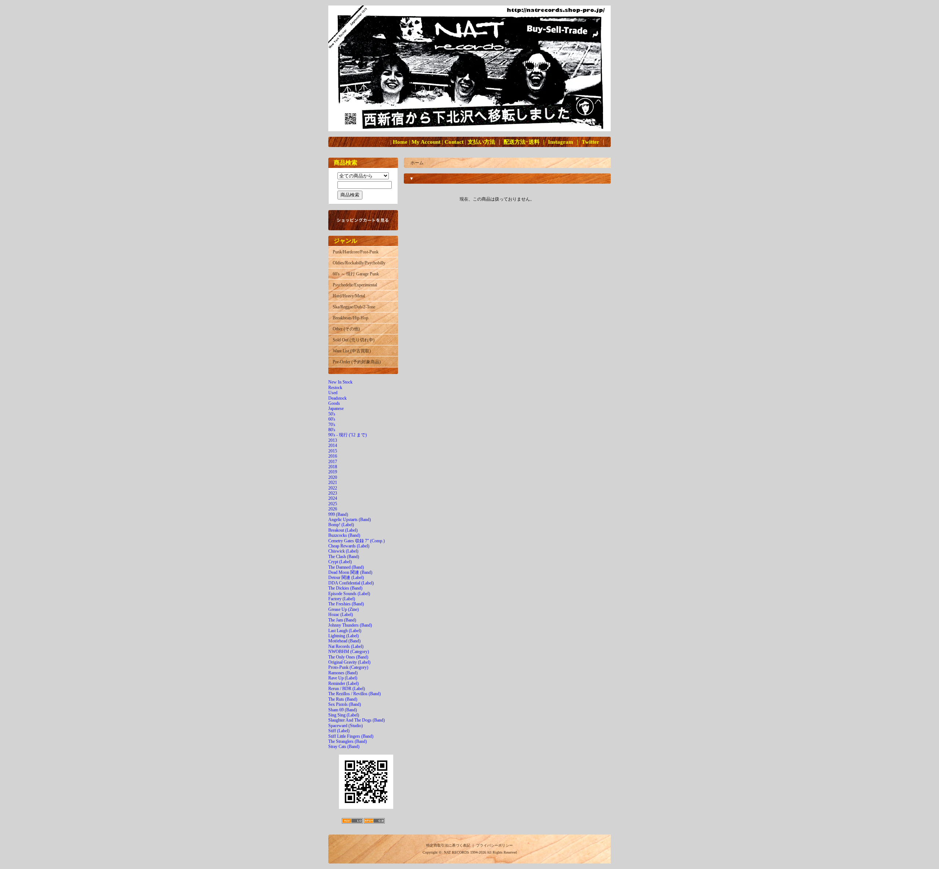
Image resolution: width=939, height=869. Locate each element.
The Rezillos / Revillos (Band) (354, 693)
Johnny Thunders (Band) (350, 625)
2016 (332, 456)
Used (332, 392)
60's (331, 419)
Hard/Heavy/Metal (349, 295)
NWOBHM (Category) (348, 651)
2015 (332, 451)
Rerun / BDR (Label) (346, 688)
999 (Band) (338, 514)
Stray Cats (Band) (343, 746)
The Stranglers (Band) (347, 741)
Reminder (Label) (343, 683)
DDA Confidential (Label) (351, 583)
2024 (332, 498)
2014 (332, 445)
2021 (332, 482)
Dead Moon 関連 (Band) (350, 572)
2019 (332, 471)
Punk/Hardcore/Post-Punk (356, 251)
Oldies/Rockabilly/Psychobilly (359, 262)
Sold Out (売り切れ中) (353, 339)
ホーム (417, 162)
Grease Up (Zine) (343, 609)
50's (331, 414)
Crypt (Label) (340, 561)
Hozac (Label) (340, 614)
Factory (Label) (341, 598)
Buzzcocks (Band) (344, 535)
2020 (332, 477)
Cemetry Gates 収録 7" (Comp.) (356, 540)
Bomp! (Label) (341, 524)
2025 (332, 503)
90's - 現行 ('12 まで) (347, 434)
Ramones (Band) (343, 672)
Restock (335, 387)
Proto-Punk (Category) (348, 667)
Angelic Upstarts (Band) (349, 519)
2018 (332, 466)
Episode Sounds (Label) (349, 593)
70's (331, 424)
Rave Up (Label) (342, 678)
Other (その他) (346, 328)
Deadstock (337, 398)
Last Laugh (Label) (344, 630)
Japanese (336, 408)
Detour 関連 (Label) (346, 577)
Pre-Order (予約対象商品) (357, 361)
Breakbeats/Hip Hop (350, 317)
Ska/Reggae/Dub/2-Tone (354, 306)
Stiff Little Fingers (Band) (350, 736)
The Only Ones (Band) (348, 657)
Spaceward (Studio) (345, 725)
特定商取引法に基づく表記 (448, 845)
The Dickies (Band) (345, 588)
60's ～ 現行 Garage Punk (356, 273)
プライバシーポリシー (494, 845)
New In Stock (340, 382)
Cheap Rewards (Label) (348, 546)
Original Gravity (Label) (349, 662)
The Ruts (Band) (342, 699)
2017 (332, 461)
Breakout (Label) (343, 530)
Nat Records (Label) (345, 646)
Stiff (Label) (339, 730)
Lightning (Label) (343, 635)
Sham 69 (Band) (342, 709)
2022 (332, 488)
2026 (332, 508)
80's (331, 429)
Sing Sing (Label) (343, 715)
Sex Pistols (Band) (344, 704)
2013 (332, 440)
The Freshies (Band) (346, 603)
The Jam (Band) (342, 620)
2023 (332, 493)
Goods (334, 403)
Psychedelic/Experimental (355, 284)
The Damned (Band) (346, 567)
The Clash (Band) (343, 556)
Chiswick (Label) (343, 551)
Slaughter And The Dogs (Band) (356, 720)
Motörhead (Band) (344, 641)
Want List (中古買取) (352, 350)
